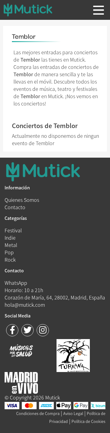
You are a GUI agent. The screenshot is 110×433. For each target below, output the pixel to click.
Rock (10, 259)
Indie (10, 237)
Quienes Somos (22, 199)
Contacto (15, 207)
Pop (9, 252)
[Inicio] (33, 9)
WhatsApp (16, 282)
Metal (11, 245)
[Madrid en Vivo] (73, 354)
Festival (13, 230)
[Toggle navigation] (98, 10)
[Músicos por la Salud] (21, 351)
